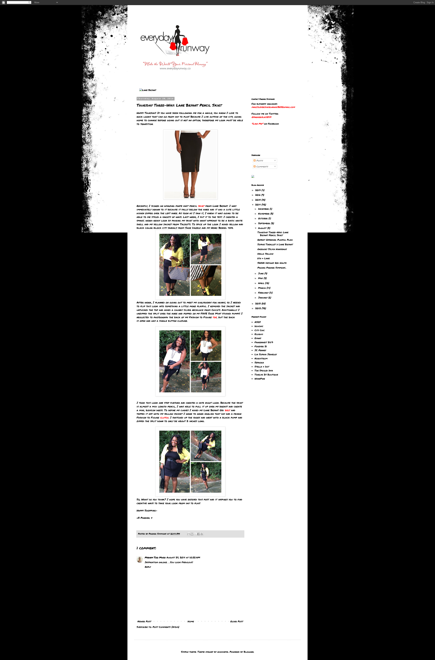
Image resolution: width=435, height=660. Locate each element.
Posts (259, 160)
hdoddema (222, 651)
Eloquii (259, 334)
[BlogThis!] (192, 534)
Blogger (249, 651)
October (263, 218)
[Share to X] (195, 534)
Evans (258, 338)
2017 (258, 190)
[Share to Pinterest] (201, 534)
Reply (148, 566)
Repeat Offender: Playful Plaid (275, 239)
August (262, 228)
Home (191, 621)
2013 (258, 303)
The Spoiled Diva (264, 370)
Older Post (236, 621)
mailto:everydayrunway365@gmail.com (273, 107)
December (264, 208)
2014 (258, 204)
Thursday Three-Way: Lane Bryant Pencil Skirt (272, 233)
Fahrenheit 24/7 (264, 342)
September (264, 223)
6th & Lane (263, 258)
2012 (258, 308)
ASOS (258, 322)
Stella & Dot (262, 366)
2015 (258, 199)
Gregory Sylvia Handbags (272, 249)
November (264, 213)
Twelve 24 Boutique (266, 374)
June (261, 273)
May (261, 278)
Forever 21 (261, 346)
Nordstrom (261, 358)
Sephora (259, 362)
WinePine (260, 378)
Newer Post (144, 621)
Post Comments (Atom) (166, 627)
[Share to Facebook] (198, 534)
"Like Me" (257, 123)
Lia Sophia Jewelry (266, 354)
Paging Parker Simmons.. (271, 267)
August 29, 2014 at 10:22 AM (183, 557)
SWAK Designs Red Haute (271, 262)
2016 (258, 194)
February (263, 292)
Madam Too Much (155, 557)
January (263, 297)
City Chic (260, 330)
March (262, 287)
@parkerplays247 (261, 117)
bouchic (259, 326)
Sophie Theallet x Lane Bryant (275, 244)
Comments (262, 166)
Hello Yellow (265, 253)
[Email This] (188, 534)
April (261, 283)
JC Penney (260, 350)
